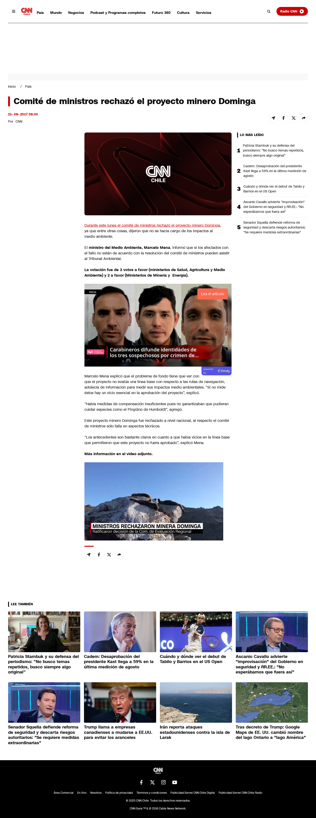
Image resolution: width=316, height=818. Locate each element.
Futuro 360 (161, 12)
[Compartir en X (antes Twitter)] (293, 118)
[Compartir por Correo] (273, 118)
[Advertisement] (42, 397)
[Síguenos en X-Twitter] (152, 782)
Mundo (56, 12)
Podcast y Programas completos (118, 12)
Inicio (12, 86)
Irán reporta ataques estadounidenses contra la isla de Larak (195, 732)
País (40, 12)
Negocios (76, 12)
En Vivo (82, 793)
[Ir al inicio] (26, 11)
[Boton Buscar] (269, 11)
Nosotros (96, 793)
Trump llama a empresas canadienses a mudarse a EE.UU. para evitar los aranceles (118, 732)
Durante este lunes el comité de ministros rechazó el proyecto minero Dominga (152, 225)
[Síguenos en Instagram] (163, 782)
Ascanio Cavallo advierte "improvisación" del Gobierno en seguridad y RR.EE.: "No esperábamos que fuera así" (274, 207)
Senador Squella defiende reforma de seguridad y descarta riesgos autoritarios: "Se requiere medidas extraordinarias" (274, 227)
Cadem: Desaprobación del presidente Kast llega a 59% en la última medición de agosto (274, 171)
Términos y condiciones (151, 793)
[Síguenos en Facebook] (141, 782)
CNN (18, 121)
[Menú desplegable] (13, 11)
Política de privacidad (119, 793)
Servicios (203, 12)
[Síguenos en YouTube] (174, 782)
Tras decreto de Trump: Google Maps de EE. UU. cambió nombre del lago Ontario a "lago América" (271, 732)
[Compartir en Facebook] (283, 118)
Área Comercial (64, 793)
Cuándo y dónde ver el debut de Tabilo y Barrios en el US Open (273, 189)
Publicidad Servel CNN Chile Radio (240, 793)
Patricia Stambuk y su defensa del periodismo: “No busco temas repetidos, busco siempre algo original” (273, 150)
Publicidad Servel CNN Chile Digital (192, 793)
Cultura (183, 12)
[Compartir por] (304, 118)
